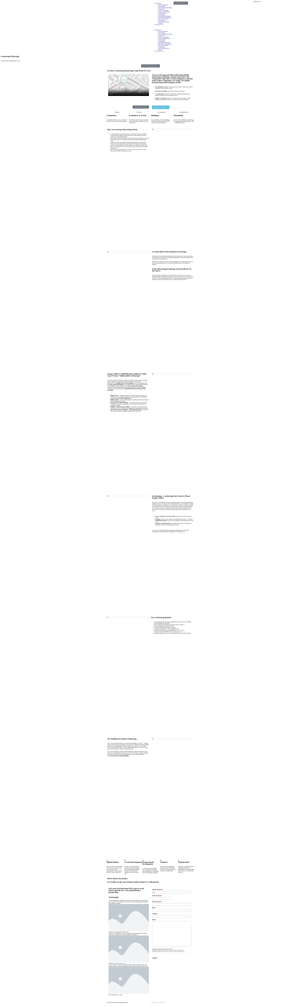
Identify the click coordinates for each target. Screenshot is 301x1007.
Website (157, 889)
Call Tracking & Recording (165, 7)
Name (157, 895)
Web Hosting (161, 6)
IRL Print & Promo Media (164, 17)
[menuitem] (154, 1002)
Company (154, 913)
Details (154, 919)
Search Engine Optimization (162, 14)
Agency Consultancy (163, 10)
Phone (153, 907)
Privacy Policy (174, 951)
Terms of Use (182, 951)
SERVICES (158, 3)
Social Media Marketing (164, 16)
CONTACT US (159, 24)
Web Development (163, 5)
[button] (162, 27)
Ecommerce (161, 9)
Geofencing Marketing (164, 12)
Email (157, 901)
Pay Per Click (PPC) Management (163, 19)
